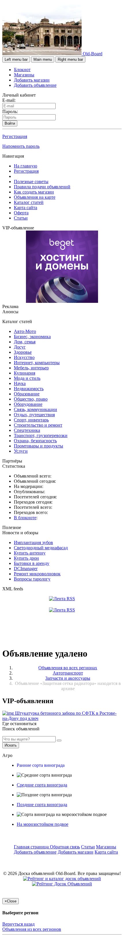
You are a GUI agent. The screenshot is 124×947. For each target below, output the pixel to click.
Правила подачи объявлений (42, 186)
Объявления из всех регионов (31, 929)
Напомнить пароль (21, 146)
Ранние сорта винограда (41, 765)
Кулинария (24, 373)
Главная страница (32, 846)
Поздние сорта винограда (42, 804)
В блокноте (25, 517)
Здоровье (23, 352)
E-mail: (9, 100)
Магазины (24, 74)
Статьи (21, 217)
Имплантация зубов (33, 542)
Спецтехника (27, 430)
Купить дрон (26, 558)
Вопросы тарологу (32, 578)
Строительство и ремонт (38, 425)
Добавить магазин (32, 80)
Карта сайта (25, 207)
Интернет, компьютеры (37, 362)
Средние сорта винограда (42, 784)
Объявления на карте (34, 197)
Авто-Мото (25, 331)
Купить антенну (30, 552)
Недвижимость (29, 388)
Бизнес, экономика (32, 336)
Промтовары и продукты (38, 445)
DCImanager (25, 568)
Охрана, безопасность (35, 440)
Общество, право (31, 399)
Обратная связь (65, 846)
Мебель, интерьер (31, 367)
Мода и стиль (27, 378)
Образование (27, 393)
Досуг (20, 346)
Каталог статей (29, 202)
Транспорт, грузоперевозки (40, 435)
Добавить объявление (35, 85)
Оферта (21, 212)
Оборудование (28, 404)
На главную (25, 165)
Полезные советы (31, 181)
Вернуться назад (18, 924)
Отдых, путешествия (34, 414)
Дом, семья (24, 341)
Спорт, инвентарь (31, 419)
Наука (20, 383)
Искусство (24, 357)
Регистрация (14, 136)
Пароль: (10, 111)
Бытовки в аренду (31, 563)
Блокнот (22, 69)
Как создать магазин (34, 191)
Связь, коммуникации (35, 409)
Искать (11, 745)
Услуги (21, 451)
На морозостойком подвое (42, 824)
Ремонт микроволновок (37, 573)
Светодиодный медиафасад (41, 547)
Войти (10, 123)
